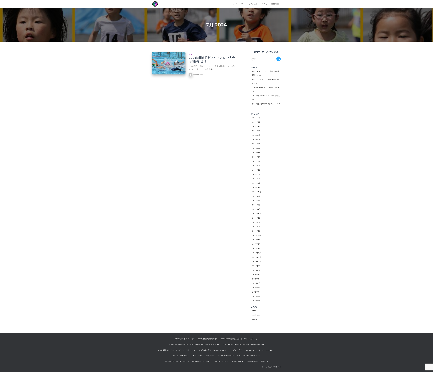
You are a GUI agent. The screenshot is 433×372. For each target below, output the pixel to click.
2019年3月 (256, 296)
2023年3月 (256, 200)
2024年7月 (256, 174)
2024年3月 (256, 179)
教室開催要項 (275, 4)
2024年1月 (256, 187)
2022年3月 (256, 231)
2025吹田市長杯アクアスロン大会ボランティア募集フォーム (176, 350)
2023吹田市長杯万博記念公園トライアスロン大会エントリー (239, 339)
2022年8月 (256, 222)
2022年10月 (256, 214)
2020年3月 (256, 261)
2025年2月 (256, 157)
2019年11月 (256, 270)
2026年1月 (256, 126)
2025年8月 (256, 135)
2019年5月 (256, 292)
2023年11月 (256, 192)
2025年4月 (256, 148)
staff (191, 54)
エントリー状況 (197, 356)
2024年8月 (256, 170)
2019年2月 (256, 301)
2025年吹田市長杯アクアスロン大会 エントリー (214, 350)
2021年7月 (256, 240)
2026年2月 (256, 122)
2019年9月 (256, 274)
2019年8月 (256, 279)
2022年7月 (256, 227)
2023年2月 (256, 205)
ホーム (235, 4)
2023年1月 (256, 209)
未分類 (254, 320)
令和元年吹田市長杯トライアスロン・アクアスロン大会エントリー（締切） (188, 361)
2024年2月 (256, 183)
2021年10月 (256, 235)
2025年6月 (256, 144)
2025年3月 (256, 153)
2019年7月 (256, 283)
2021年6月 (256, 244)
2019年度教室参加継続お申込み (207, 339)
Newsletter (250, 350)
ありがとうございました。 (267, 350)
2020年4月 (256, 257)
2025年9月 (256, 131)
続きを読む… (210, 69)
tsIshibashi (256, 315)
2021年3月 (256, 248)
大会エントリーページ (221, 361)
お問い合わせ (253, 4)
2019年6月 (256, 288)
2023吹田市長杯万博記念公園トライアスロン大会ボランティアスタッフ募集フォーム (193, 344)
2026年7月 (256, 118)
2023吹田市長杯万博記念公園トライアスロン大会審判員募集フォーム (244, 344)
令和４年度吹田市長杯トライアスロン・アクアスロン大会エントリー (239, 356)
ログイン (243, 4)
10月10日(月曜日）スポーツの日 (184, 339)
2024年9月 (256, 166)
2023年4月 (256, 196)
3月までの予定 (237, 350)
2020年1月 (256, 266)
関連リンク (264, 4)
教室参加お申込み (237, 361)
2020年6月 (256, 253)
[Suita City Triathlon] (155, 4)
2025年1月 (256, 161)
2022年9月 (256, 218)
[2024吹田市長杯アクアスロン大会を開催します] (168, 63)
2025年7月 (256, 140)
